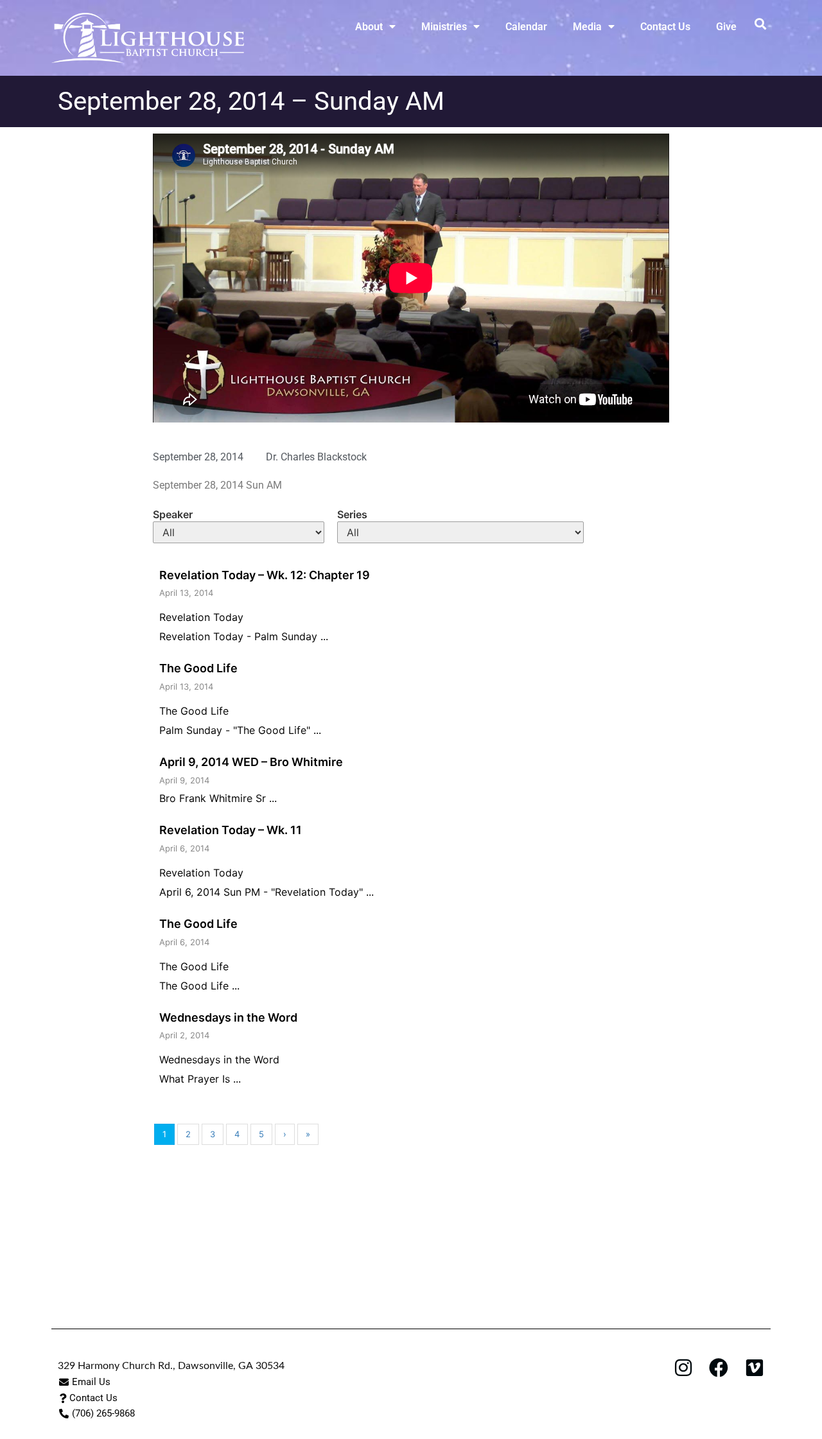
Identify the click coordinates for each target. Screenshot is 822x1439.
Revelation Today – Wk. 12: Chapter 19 (264, 575)
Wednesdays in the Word (228, 1017)
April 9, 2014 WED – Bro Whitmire (251, 762)
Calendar (526, 27)
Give (726, 27)
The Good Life (198, 668)
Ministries (444, 27)
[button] (760, 23)
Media (587, 27)
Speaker (173, 514)
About (369, 27)
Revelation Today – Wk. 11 (230, 830)
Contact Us (665, 27)
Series (352, 514)
